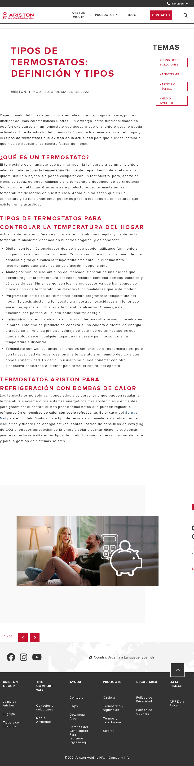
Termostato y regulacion (113, 708)
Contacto (161, 15)
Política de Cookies (144, 712)
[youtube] (37, 659)
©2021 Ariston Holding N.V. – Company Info (97, 757)
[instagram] (23, 659)
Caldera (109, 698)
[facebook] (11, 659)
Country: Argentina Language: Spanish (124, 657)
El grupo (9, 714)
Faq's (74, 706)
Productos (105, 15)
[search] (185, 15)
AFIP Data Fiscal (177, 703)
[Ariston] (18, 15)
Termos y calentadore (112, 720)
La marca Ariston (9, 703)
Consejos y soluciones (44, 707)
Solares (109, 731)
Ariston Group (78, 15)
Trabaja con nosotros (12, 724)
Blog (132, 15)
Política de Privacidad (144, 699)
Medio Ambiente (43, 720)
